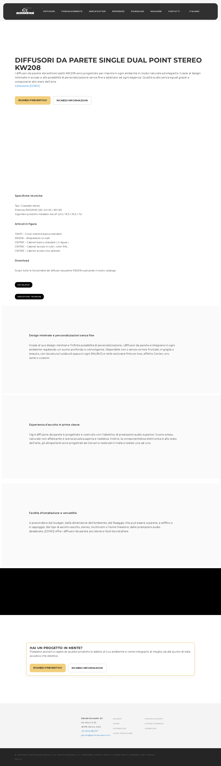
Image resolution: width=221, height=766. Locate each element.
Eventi (116, 724)
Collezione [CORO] (27, 85)
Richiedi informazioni (72, 100)
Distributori (119, 728)
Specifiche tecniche (29, 297)
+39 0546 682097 (89, 731)
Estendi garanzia (154, 724)
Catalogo (23, 285)
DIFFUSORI (49, 11)
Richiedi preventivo (32, 100)
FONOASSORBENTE (72, 11)
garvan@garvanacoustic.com (95, 735)
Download (137, 11)
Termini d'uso (137, 755)
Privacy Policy (103, 755)
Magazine (156, 11)
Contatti (174, 11)
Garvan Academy (154, 719)
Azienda (117, 719)
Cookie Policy (120, 755)
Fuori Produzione (123, 733)
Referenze (118, 11)
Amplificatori (97, 11)
